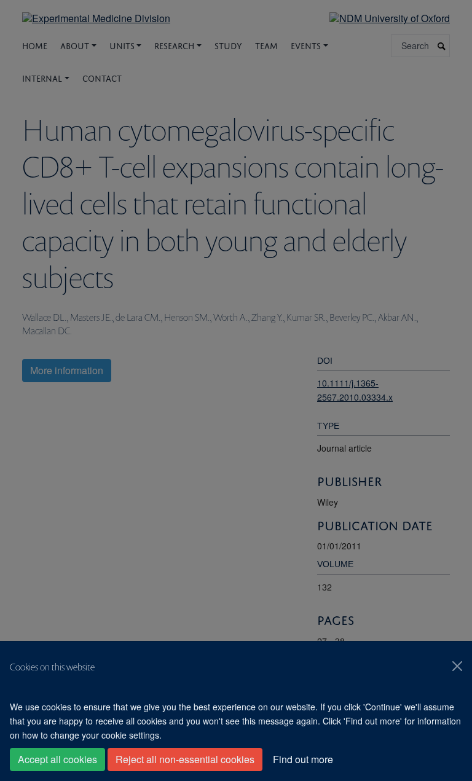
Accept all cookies (57, 759)
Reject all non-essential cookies (185, 759)
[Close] (457, 666)
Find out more (303, 759)
